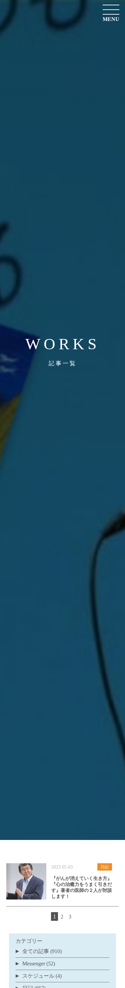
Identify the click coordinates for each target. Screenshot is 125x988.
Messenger (33, 963)
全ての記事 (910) (42, 951)
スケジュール (38, 976)
